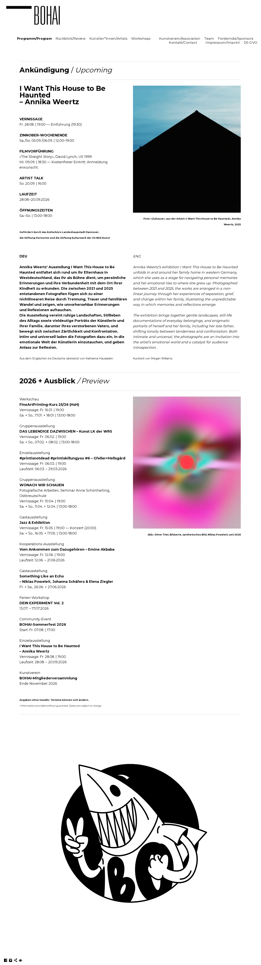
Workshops (141, 38)
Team (209, 38)
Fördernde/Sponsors (236, 38)
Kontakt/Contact (183, 42)
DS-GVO (250, 42)
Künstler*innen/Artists (108, 38)
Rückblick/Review (71, 38)
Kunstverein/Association (179, 38)
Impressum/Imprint (223, 42)
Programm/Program (34, 38)
